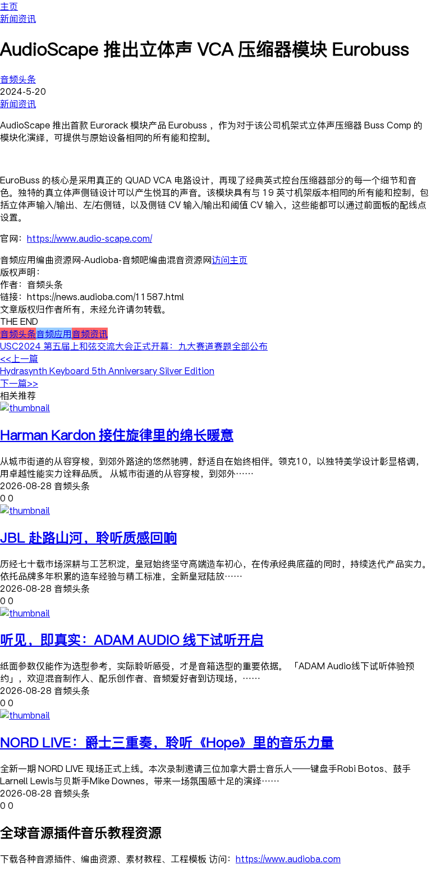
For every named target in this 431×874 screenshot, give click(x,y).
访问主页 (229, 260)
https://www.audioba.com (288, 859)
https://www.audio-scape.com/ (89, 238)
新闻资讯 (18, 18)
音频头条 (18, 79)
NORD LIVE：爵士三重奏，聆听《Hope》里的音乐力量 (167, 742)
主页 (9, 6)
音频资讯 (90, 334)
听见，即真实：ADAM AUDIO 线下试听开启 (132, 639)
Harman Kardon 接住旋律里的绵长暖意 (116, 434)
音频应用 (54, 334)
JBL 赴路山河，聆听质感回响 (88, 537)
